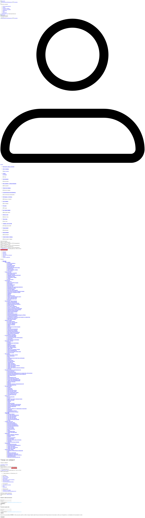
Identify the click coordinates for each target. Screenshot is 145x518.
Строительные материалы (10, 335)
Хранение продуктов (11, 384)
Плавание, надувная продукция (14, 275)
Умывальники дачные (12, 410)
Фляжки (9, 382)
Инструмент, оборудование (11, 301)
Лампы (8, 325)
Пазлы (8, 430)
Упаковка (9, 368)
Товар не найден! (6, 257)
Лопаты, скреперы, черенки (13, 307)
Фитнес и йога (10, 279)
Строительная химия (11, 336)
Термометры (10, 362)
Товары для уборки (11, 366)
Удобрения (9, 409)
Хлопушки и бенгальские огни (13, 457)
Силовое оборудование (12, 311)
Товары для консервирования (13, 380)
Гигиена (9, 387)
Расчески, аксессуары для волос (14, 439)
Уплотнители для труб (12, 298)
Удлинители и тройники (12, 330)
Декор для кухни (10, 371)
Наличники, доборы (11, 346)
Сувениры (9, 440)
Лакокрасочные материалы (13, 339)
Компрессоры (10, 268)
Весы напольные (10, 355)
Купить (2, 512)
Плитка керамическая (12, 350)
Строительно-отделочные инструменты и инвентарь (18, 317)
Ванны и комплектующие (12, 282)
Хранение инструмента (12, 318)
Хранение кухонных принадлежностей (15, 383)
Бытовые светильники (12, 322)
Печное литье (10, 360)
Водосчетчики (10, 285)
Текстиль (5, 254)
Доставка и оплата (7, 484)
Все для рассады (10, 396)
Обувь (8, 357)
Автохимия (9, 264)
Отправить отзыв (4, 464)
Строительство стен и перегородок (15, 337)
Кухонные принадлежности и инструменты (16, 374)
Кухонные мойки (10, 289)
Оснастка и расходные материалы (14, 308)
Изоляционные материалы (13, 343)
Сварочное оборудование (12, 310)
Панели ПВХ (9, 348)
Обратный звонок (12, 13)
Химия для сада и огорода (12, 411)
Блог (4, 11)
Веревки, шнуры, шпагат (12, 354)
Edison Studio (9, 494)
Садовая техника (10, 403)
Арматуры (9, 281)
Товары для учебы (11, 448)
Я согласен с (11, 502)
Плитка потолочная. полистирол (14, 351)
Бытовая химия (8, 386)
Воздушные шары (11, 422)
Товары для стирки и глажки (13, 365)
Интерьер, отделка (9, 340)
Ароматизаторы (10, 266)
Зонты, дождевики (11, 437)
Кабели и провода (11, 324)
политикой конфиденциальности (16, 469)
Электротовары (8, 320)
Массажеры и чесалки (12, 273)
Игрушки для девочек (12, 423)
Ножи (8, 376)
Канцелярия (7, 443)
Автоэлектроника (11, 265)
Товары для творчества (12, 447)
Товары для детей (9, 421)
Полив (8, 402)
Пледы (4, 256)
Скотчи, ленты (10, 312)
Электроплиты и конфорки (13, 333)
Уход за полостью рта (12, 393)
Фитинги (9, 299)
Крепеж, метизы (10, 305)
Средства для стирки (11, 391)
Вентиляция (9, 283)
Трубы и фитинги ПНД (12, 297)
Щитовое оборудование (12, 331)
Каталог (4, 252)
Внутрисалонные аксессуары (13, 267)
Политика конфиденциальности (9, 491)
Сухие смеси (10, 338)
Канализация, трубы (11, 288)
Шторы (8, 420)
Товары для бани (10, 363)
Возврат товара (6, 8)
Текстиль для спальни (7, 255)
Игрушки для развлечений (12, 425)
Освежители (10, 389)
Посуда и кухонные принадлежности (13, 369)
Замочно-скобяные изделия (13, 303)
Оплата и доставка (7, 9)
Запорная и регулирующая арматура (15, 287)
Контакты (5, 12)
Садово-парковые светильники (14, 404)
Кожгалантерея (10, 438)
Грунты (8, 397)
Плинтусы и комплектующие (13, 349)
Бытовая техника (11, 321)
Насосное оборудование (12, 290)
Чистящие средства (11, 394)
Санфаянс (9, 293)
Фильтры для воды (11, 381)
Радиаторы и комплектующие (13, 292)
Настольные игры (11, 274)
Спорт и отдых (8, 271)
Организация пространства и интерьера (15, 358)
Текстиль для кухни (11, 417)
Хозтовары (7, 353)
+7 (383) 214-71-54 (4, 13)
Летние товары (10, 428)
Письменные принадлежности (13, 445)
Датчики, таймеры (11, 323)
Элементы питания (11, 334)
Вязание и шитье (10, 435)
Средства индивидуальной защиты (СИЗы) (16, 315)
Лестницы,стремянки (12, 306)
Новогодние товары (9, 449)
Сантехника (7, 280)
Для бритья (9, 388)
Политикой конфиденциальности (14, 502)
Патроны (9, 327)
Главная (4, 251)
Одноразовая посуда (11, 377)
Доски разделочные (11, 372)
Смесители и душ (11, 295)
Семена (8, 407)
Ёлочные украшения (11, 452)
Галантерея (7, 433)
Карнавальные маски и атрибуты (14, 454)
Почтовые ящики (11, 361)
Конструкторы (10, 426)
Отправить (3, 503)
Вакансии (5, 10)
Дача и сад (7, 395)
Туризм (8, 278)
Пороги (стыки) (10, 352)
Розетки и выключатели (12, 329)
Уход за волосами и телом (12, 392)
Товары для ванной (11, 364)
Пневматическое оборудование (14, 309)
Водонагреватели (11, 284)
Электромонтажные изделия (13, 332)
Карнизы (9, 344)
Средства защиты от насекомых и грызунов (17, 408)
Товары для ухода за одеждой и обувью (15, 367)
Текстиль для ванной (11, 416)
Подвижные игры (11, 276)
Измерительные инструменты (13, 304)
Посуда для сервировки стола (13, 379)
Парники (9, 401)
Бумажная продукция (11, 444)
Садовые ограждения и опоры (13, 405)
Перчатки (9, 359)
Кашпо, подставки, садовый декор (14, 398)
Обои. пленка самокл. (11, 347)
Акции (4, 7)
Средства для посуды (12, 390)
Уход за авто (10, 270)
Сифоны (9, 294)
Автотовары (7, 262)
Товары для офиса (11, 446)
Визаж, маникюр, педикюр (13, 434)
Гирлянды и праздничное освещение (15, 450)
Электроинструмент (11, 319)
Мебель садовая (10, 400)
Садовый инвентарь (11, 406)
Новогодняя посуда (11, 375)
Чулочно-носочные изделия (13, 419)
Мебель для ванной (11, 345)
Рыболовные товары (11, 277)
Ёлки (8, 451)
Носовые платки (10, 414)
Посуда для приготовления (13, 378)
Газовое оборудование (12, 302)
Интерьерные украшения (12, 453)
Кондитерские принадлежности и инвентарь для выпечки (19, 373)
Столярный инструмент (12, 316)
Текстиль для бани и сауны (13, 415)
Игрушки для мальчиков (12, 424)
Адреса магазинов (7, 6)
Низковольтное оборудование (13, 326)
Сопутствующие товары (12, 269)
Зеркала (9, 341)
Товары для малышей (12, 432)
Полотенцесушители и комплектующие (15, 291)
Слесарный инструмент (12, 313)
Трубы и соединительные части (14, 296)
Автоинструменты (11, 263)
